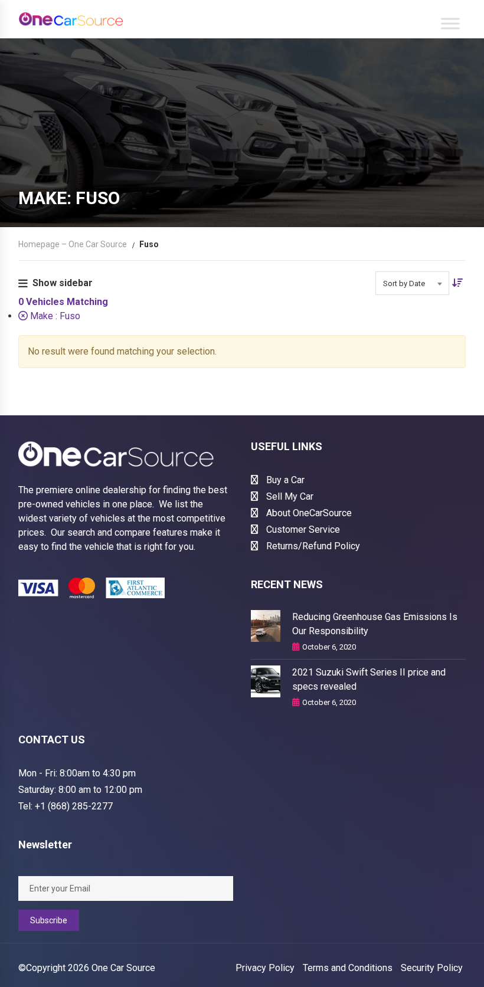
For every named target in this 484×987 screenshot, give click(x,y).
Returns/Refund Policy (312, 546)
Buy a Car (284, 480)
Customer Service (302, 529)
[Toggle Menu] (450, 23)
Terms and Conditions (348, 967)
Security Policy (432, 967)
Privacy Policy (265, 967)
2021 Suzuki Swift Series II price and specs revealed (369, 679)
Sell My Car (288, 496)
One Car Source (123, 967)
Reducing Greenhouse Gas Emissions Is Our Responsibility (374, 624)
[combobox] (412, 283)
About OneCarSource (308, 513)
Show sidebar (62, 282)
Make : (54, 316)
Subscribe (48, 920)
